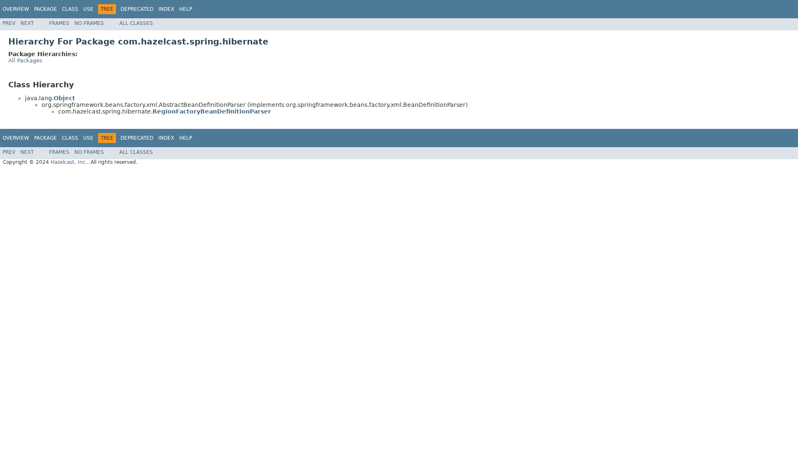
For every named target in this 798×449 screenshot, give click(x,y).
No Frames (89, 23)
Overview (15, 9)
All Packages (25, 60)
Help (185, 9)
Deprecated (137, 9)
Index (166, 9)
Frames (59, 23)
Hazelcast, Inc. (69, 162)
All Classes (136, 23)
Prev (8, 23)
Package (45, 9)
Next (27, 23)
